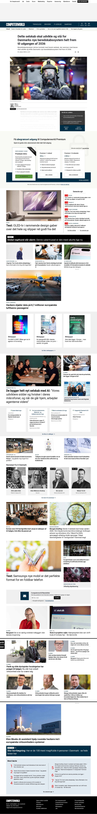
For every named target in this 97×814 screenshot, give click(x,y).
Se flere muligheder (83, 180)
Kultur (37, 454)
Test (7, 573)
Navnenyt (38, 806)
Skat (51, 630)
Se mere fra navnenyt (48, 497)
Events (28, 1)
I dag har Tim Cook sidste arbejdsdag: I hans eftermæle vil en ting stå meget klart (71, 780)
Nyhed (7, 222)
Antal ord (66, 127)
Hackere (8, 736)
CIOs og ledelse (40, 29)
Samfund (68, 24)
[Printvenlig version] (78, 52)
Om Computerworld (15, 1)
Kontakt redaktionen (41, 808)
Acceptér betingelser (38, 600)
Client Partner (77, 417)
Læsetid (79, 127)
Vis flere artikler (72, 230)
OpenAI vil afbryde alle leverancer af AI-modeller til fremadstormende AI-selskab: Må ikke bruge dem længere (29, 783)
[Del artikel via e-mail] (76, 52)
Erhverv (47, 24)
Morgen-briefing (54, 526)
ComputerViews (73, 209)
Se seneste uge (48, 791)
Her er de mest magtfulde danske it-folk (58, 29)
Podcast (38, 802)
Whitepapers (58, 806)
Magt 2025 (10, 747)
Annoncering (58, 1)
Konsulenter (72, 216)
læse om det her (65, 184)
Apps (64, 557)
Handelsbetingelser (80, 806)
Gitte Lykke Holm (16, 491)
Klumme (65, 372)
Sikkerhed (31, 29)
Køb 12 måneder (73, 174)
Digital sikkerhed (73, 223)
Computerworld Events (61, 802)
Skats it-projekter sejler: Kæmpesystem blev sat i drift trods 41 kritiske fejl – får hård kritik (71, 786)
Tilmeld (57, 597)
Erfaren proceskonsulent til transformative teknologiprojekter (59, 416)
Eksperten (49, 1)
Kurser (33, 1)
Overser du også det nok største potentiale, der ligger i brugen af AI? (69, 775)
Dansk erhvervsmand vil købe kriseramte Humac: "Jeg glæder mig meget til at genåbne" (30, 771)
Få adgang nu (24, 176)
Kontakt (74, 1)
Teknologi (37, 24)
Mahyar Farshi (81, 491)
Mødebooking (41, 1)
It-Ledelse (58, 24)
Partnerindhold (59, 804)
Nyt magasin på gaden (77, 29)
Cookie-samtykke (79, 802)
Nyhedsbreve (66, 1)
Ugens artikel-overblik (42, 800)
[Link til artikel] (33, 205)
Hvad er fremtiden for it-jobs (18, 29)
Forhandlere (9, 454)
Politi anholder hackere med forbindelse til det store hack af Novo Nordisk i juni (30, 766)
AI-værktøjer (67, 261)
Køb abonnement (83, 1)
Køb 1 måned (48, 174)
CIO (7, 526)
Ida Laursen (59, 491)
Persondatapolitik (79, 800)
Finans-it (71, 202)
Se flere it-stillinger (48, 434)
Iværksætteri (10, 387)
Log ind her (85, 148)
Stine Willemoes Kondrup (37, 491)
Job (23, 1)
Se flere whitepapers (48, 350)
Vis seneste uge (84, 230)
